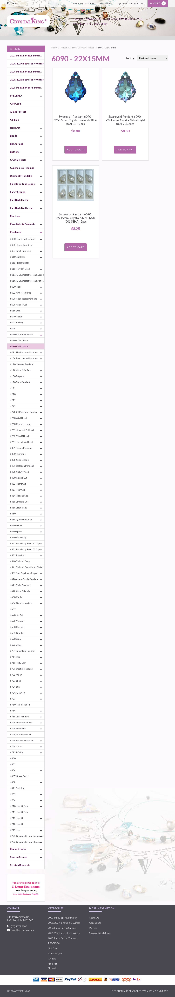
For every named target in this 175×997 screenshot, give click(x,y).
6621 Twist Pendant (20, 585)
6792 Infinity (16, 752)
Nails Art (15, 127)
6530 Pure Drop (18, 537)
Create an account (135, 3)
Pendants (15, 231)
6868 (13, 782)
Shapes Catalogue (86, 19)
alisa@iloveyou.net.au (22, 929)
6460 (13, 513)
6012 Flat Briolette (19, 262)
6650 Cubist (16, 597)
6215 (13, 400)
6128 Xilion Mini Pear (20, 370)
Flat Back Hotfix (19, 199)
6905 (13, 794)
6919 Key (15, 830)
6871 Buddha (17, 788)
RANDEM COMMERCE (156, 991)
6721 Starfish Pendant (21, 668)
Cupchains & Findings (22, 167)
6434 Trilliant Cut (19, 495)
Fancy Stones (17, 191)
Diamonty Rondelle (21, 175)
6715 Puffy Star (18, 662)
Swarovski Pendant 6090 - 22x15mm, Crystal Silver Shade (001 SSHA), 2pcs (76, 218)
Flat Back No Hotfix (21, 207)
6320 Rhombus (17, 454)
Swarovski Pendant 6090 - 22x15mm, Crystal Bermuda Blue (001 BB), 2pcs (75, 120)
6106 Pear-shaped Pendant (24, 358)
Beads (13, 135)
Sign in (120, 3)
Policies (93, 927)
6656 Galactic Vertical (21, 603)
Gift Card (15, 103)
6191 (13, 388)
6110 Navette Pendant (21, 364)
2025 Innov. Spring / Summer (25, 87)
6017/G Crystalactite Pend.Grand (27, 274)
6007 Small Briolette (20, 251)
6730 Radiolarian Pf (20, 704)
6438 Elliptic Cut (18, 507)
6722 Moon (16, 674)
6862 (13, 764)
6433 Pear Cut (17, 489)
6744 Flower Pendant (21, 722)
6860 (13, 758)
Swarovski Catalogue (100, 932)
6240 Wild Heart (18, 418)
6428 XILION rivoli (19, 471)
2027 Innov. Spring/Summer (25, 55)
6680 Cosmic (16, 627)
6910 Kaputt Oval (19, 806)
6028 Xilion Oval (18, 304)
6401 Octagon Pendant (22, 465)
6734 (13, 710)
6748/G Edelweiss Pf (20, 734)
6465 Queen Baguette (21, 519)
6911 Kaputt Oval (19, 812)
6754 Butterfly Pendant (22, 740)
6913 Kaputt (16, 824)
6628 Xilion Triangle (20, 591)
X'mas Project (18, 111)
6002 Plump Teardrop (21, 245)
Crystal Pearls (18, 159)
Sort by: (130, 58)
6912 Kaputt (16, 818)
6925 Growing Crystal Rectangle (26, 836)
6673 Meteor (17, 621)
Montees (15, 215)
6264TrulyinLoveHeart (21, 442)
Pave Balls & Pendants (22, 223)
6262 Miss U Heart (19, 436)
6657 (13, 609)
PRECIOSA (16, 95)
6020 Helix (15, 286)
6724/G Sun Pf (17, 692)
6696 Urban (16, 645)
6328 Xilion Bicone (19, 460)
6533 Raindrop (17, 555)
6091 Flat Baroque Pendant (24, 352)
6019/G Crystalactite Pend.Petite (27, 280)
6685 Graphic (17, 633)
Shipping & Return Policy (121, 19)
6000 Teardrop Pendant (22, 239)
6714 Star (15, 657)
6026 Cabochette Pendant (23, 298)
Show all (52, 968)
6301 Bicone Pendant (21, 448)
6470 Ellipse (16, 525)
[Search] (8, 3)
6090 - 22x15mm (19, 346)
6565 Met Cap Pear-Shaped (24, 573)
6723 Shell (15, 680)
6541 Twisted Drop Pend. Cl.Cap (26, 567)
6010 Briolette (17, 257)
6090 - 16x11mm (19, 340)
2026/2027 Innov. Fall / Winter (27, 63)
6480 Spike (16, 531)
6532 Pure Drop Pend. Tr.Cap (25, 549)
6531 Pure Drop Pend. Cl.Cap (25, 543)
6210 (13, 394)
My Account (106, 3)
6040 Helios (16, 316)
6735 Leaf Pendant (19, 716)
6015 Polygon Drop (20, 268)
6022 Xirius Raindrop (20, 292)
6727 (13, 698)
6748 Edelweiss (18, 728)
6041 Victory (16, 322)
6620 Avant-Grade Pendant (24, 579)
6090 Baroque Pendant (21, 334)
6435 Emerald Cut (19, 501)
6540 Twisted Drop (20, 561)
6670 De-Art (16, 615)
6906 (13, 800)
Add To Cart (75, 149)
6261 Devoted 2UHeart (22, 430)
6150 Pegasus (17, 376)
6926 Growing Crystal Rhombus (26, 842)
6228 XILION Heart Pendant (24, 412)
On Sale (14, 119)
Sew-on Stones (18, 856)
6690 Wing (15, 639)
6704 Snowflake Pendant (22, 651)
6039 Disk (15, 310)
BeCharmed (16, 143)
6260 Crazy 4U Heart (20, 424)
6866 (13, 770)
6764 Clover (16, 746)
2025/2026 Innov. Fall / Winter (27, 79)
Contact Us (82, 24)
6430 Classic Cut (18, 477)
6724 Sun (15, 686)
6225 (13, 406)
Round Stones (18, 848)
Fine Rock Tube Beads (22, 183)
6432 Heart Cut (18, 483)
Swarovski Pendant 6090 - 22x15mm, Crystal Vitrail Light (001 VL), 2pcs (125, 120)
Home (54, 47)
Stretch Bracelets (20, 864)
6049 (13, 328)
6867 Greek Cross (19, 776)
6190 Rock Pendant (20, 382)
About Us (100, 24)
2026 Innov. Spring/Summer (25, 71)
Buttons (14, 151)
